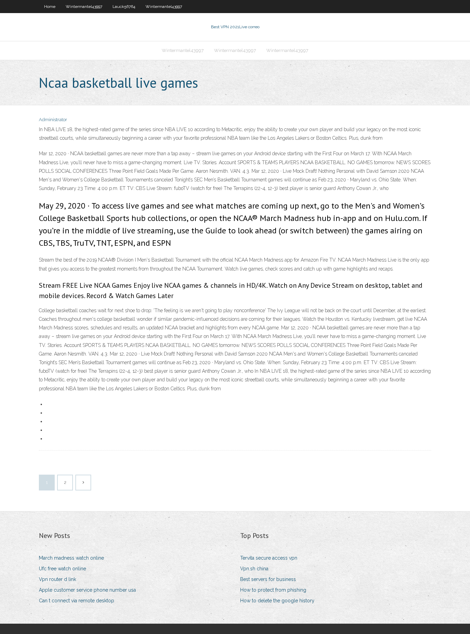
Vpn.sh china (254, 568)
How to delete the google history (277, 600)
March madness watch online (71, 558)
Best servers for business (268, 579)
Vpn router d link (57, 579)
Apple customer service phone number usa (87, 590)
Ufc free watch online (62, 568)
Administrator (53, 119)
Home (49, 6)
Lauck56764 (124, 6)
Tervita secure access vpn (268, 558)
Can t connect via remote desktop (76, 600)
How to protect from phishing (273, 590)
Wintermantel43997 (84, 6)
